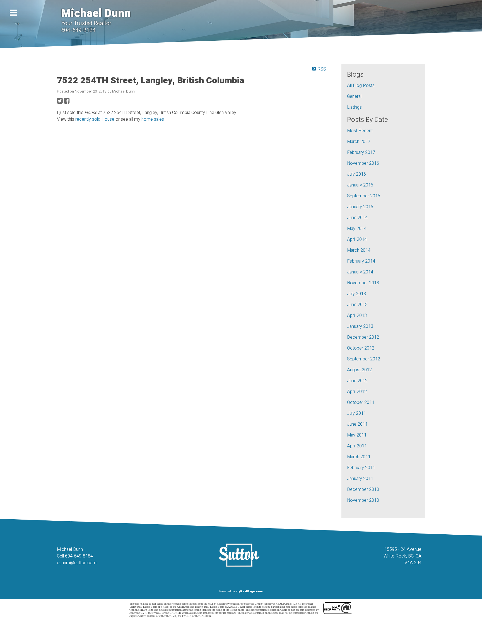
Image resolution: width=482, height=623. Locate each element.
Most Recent (360, 130)
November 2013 (363, 283)
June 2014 (357, 217)
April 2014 (357, 239)
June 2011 (357, 424)
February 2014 (361, 261)
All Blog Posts (361, 85)
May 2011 (357, 435)
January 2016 (360, 185)
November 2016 (363, 163)
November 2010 (363, 500)
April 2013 (357, 315)
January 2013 (360, 326)
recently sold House (94, 119)
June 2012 (357, 380)
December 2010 (363, 489)
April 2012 (357, 391)
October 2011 (360, 402)
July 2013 (356, 293)
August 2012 (359, 370)
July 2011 (356, 413)
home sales (152, 119)
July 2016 (356, 174)
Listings (354, 107)
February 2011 (361, 467)
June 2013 (357, 304)
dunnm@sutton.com (77, 562)
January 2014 (360, 272)
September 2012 (363, 359)
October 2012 (360, 348)
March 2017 (358, 141)
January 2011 (360, 478)
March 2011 (358, 457)
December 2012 (363, 337)
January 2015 (360, 206)
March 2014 (358, 250)
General (354, 96)
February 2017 (361, 152)
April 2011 (357, 446)
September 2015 (363, 196)
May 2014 (357, 228)
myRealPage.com (249, 591)
